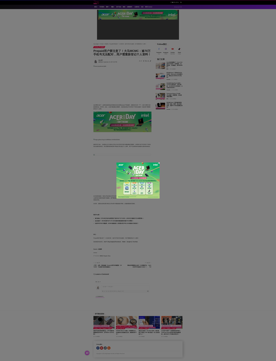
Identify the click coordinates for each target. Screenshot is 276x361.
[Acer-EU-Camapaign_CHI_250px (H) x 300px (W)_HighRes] (138, 180)
